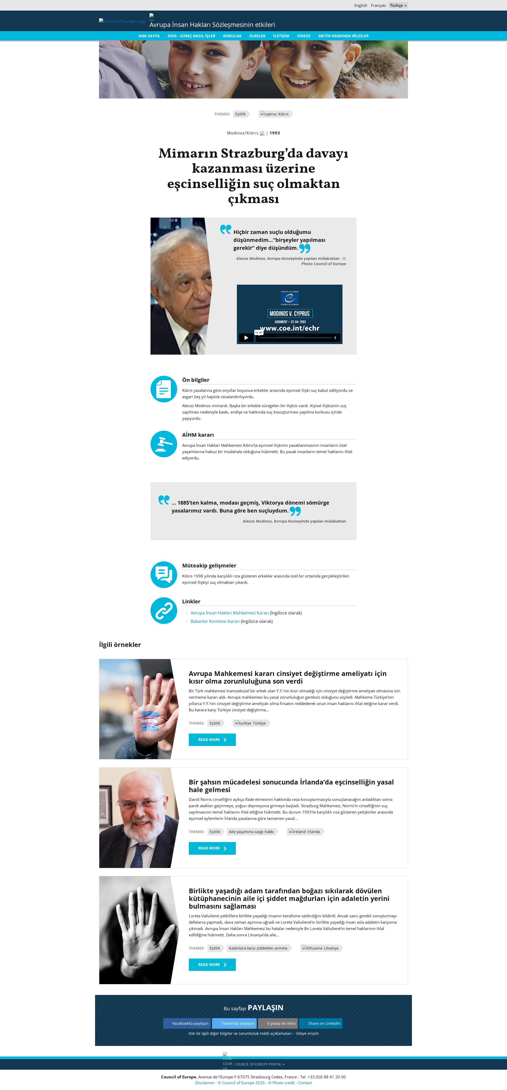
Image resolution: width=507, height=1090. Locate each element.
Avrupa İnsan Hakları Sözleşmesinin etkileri (212, 24)
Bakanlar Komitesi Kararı (215, 621)
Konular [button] (232, 35)
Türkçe (397, 5)
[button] (253, 1064)
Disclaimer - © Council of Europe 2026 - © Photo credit (245, 1082)
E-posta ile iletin (281, 1023)
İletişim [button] (281, 35)
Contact (305, 1082)
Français (378, 5)
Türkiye (259, 723)
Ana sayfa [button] (149, 35)
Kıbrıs (283, 113)
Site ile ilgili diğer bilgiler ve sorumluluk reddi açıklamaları (240, 1033)
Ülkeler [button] (257, 35)
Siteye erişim (307, 1033)
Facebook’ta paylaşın (190, 1023)
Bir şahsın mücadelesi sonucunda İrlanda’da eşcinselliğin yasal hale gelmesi (291, 785)
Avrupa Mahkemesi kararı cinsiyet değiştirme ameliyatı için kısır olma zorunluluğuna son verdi (288, 677)
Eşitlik (240, 113)
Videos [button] (304, 35)
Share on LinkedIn (324, 1023)
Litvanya (331, 948)
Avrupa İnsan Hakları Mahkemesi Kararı (230, 613)
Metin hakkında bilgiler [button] (343, 35)
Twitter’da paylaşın (238, 1023)
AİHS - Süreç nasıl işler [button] (191, 35)
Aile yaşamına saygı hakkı (251, 831)
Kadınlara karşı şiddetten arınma (258, 948)
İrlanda (313, 831)
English (360, 5)
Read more (209, 739)
